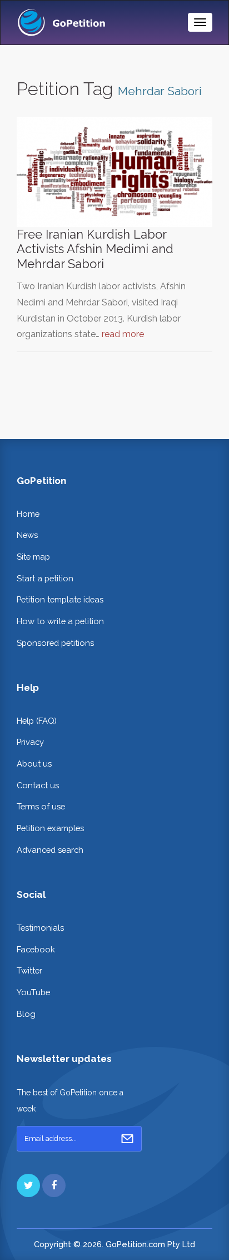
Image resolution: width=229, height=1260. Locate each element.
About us (34, 763)
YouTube (33, 992)
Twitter (29, 970)
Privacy (30, 742)
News (27, 535)
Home (28, 513)
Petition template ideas (60, 599)
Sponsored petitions (55, 643)
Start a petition (45, 578)
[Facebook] (54, 1185)
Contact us (38, 785)
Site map (33, 556)
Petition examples (50, 828)
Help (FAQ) (37, 720)
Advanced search (50, 849)
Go (127, 1138)
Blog (26, 1014)
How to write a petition (60, 621)
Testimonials (40, 927)
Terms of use (41, 806)
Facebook (36, 949)
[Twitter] (28, 1185)
